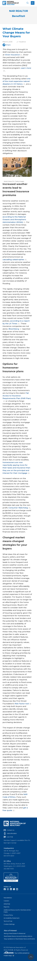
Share (8, 45)
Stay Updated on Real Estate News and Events (19, 939)
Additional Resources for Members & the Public (17, 911)
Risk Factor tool (22, 704)
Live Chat (10, 837)
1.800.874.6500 (12, 833)
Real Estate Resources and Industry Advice (18, 936)
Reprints (6, 907)
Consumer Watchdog (18, 508)
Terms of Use (8, 921)
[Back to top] (31, 957)
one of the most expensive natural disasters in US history (16, 81)
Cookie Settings (9, 924)
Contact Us (10, 830)
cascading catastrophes (13, 259)
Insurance (22, 42)
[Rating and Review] (11, 881)
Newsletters (8, 898)
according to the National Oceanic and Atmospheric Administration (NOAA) (14, 219)
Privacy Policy (8, 915)
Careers (6, 901)
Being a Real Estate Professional (14, 933)
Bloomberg (14, 329)
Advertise (7, 904)
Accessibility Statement (11, 918)
